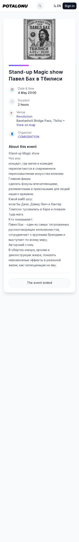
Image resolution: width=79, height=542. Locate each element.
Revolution (24, 116)
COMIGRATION (28, 137)
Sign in (69, 6)
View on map (25, 125)
